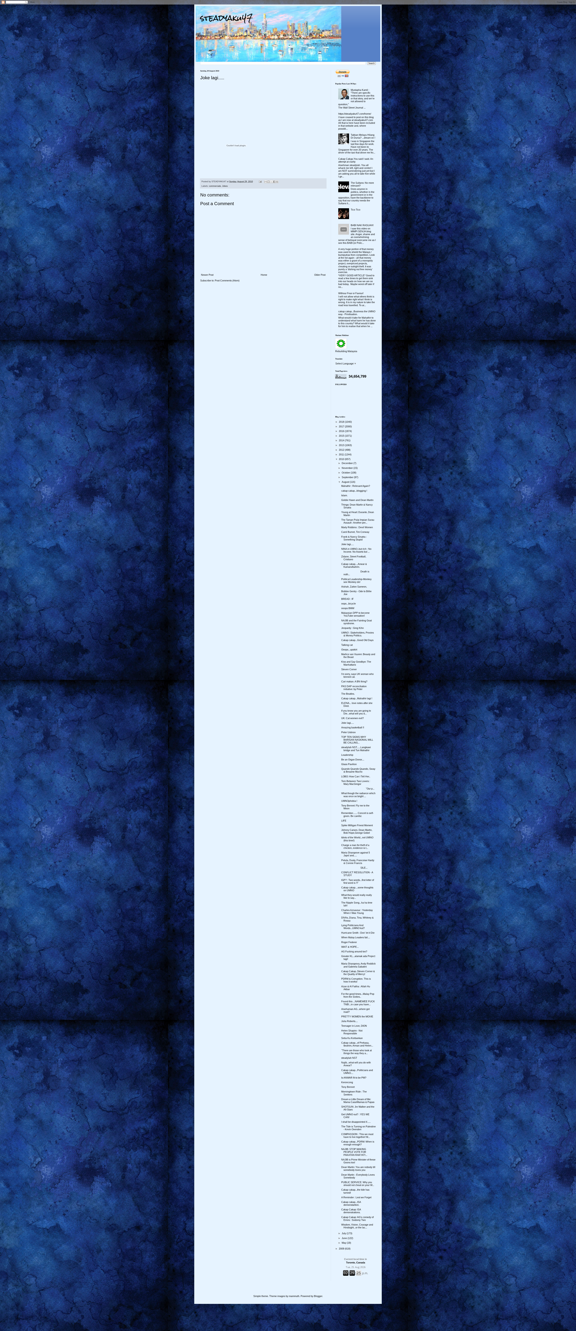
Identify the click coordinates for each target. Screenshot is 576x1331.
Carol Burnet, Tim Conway (355, 532)
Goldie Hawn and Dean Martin (357, 500)
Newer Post (207, 275)
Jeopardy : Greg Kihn (352, 628)
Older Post (320, 275)
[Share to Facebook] (274, 181)
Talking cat (347, 645)
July (344, 1233)
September (348, 477)
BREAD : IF (347, 599)
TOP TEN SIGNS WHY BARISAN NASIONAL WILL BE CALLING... (357, 740)
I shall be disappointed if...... (356, 1122)
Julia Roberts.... (349, 1021)
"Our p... (357, 788)
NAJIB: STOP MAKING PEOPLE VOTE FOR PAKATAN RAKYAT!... (354, 1152)
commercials (215, 186)
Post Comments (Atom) (227, 280)
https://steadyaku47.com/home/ (354, 114)
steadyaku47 (226, 17)
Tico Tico (355, 209)
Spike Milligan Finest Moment (357, 825)
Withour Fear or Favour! (350, 293)
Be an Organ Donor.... (352, 759)
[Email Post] (260, 181)
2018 (342, 422)
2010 (342, 459)
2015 (342, 436)
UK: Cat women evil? (352, 718)
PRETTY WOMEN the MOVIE (357, 1016)
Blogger (318, 1296)
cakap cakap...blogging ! (354, 491)
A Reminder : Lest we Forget (356, 1197)
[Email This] (265, 181)
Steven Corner (349, 669)
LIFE (343, 820)
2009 (342, 1248)
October (346, 472)
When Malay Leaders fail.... (355, 937)
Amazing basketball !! (352, 727)
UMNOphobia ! (349, 801)
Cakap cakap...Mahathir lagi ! (356, 698)
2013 (342, 445)
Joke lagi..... (347, 544)
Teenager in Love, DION (354, 1026)
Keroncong (347, 1082)
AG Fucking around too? (354, 951)
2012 (342, 450)
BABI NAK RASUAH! (362, 225)
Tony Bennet (348, 1087)
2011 (342, 454)
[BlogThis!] (268, 181)
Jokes (225, 186)
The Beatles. (348, 694)
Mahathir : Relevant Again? (355, 486)
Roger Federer (349, 942)
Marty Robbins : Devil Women (357, 527)
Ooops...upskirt (349, 649)
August (346, 482)
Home (264, 275)
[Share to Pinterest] (277, 181)
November (347, 468)
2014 (342, 440)
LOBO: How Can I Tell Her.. (355, 776)
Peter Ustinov (348, 732)
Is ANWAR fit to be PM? (353, 1077)
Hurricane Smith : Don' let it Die (358, 933)
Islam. (344, 495)
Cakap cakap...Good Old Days (357, 640)
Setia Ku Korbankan (352, 1038)
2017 (342, 426)
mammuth (294, 1296)
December (347, 463)
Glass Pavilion (349, 764)
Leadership (347, 755)
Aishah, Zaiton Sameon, (354, 586)
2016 (342, 431)
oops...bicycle (348, 603)
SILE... (354, 868)
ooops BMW (347, 608)
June (345, 1238)
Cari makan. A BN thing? (354, 681)
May (344, 1243)
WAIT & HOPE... (350, 947)
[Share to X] (271, 181)
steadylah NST (349, 1058)
